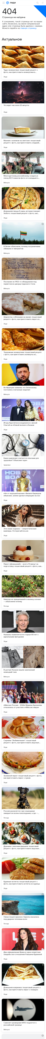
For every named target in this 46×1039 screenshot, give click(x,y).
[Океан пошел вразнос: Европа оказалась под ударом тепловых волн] (23, 909)
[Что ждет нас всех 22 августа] (23, 97)
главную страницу (28, 28)
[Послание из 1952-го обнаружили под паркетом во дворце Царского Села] (23, 274)
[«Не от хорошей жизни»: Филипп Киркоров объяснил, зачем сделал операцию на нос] (23, 486)
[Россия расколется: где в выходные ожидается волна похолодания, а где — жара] (23, 803)
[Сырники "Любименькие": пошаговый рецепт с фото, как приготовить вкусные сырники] (23, 733)
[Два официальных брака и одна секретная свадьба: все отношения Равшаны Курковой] (23, 944)
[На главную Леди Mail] (12, 2)
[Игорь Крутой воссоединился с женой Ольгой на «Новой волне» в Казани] (23, 415)
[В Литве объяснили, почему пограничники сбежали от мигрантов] (23, 239)
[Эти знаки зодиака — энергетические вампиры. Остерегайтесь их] (23, 521)
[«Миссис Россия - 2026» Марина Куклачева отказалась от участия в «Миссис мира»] (23, 697)
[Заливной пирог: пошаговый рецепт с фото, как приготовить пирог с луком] (23, 768)
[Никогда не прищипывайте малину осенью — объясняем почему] (23, 591)
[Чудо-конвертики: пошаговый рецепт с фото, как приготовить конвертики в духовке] (23, 62)
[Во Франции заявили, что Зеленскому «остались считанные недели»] (23, 380)
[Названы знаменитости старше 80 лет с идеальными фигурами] (23, 627)
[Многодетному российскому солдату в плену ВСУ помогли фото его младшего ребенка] (23, 168)
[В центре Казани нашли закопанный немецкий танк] (23, 662)
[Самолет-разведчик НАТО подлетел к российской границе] (23, 1015)
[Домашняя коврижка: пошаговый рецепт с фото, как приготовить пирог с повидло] (23, 980)
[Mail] (7, 2)
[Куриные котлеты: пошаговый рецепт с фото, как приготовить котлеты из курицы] (23, 874)
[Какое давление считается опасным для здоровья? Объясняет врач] (23, 450)
